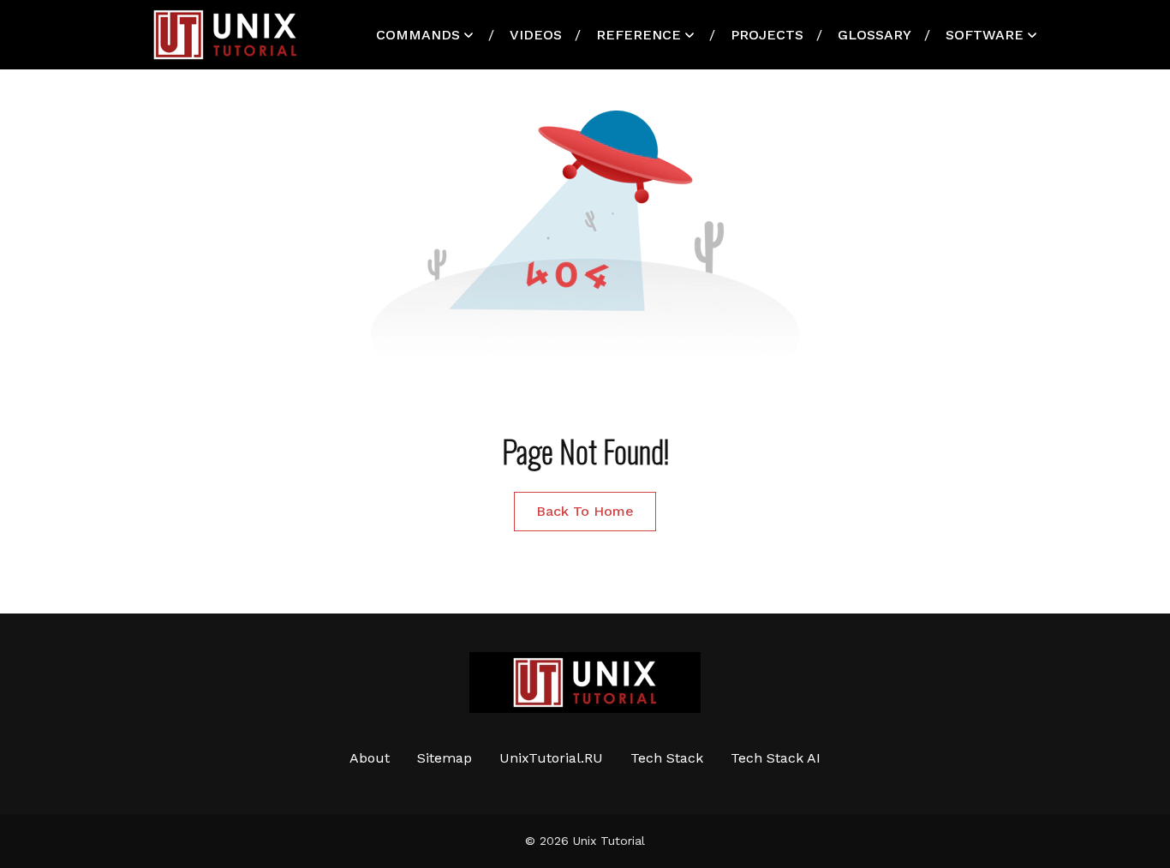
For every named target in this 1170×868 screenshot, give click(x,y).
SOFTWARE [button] (985, 35)
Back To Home (585, 511)
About (369, 758)
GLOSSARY (874, 35)
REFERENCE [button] (638, 35)
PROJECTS (767, 35)
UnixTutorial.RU (551, 758)
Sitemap (444, 758)
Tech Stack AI (776, 758)
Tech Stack (666, 758)
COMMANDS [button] (418, 35)
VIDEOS (536, 35)
